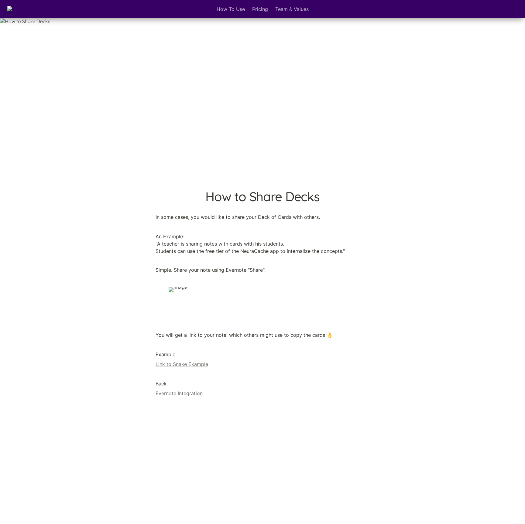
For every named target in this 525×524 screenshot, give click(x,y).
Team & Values (292, 9)
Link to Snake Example (182, 364)
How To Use (231, 9)
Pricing (260, 9)
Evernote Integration (179, 393)
